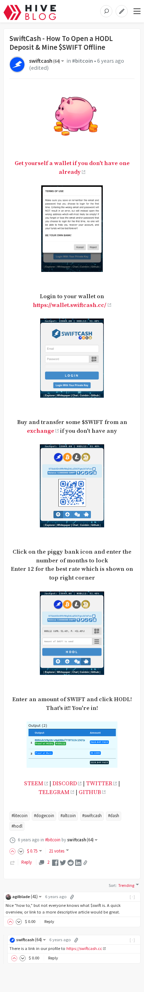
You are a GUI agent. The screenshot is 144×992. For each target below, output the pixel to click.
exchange (40, 431)
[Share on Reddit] (70, 862)
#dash (113, 816)
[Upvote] (13, 851)
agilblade (25, 896)
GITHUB (90, 792)
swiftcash (44, 60)
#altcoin (68, 816)
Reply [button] (49, 921)
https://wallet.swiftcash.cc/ (69, 305)
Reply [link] (26, 862)
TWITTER (99, 783)
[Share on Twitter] (63, 862)
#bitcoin (82, 60)
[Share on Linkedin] (78, 862)
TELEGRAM (54, 792)
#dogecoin (44, 816)
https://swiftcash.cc (84, 948)
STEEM (33, 783)
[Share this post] (85, 863)
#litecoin (20, 816)
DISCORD (64, 783)
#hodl (17, 826)
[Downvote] (21, 851)
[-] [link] (133, 896)
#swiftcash (92, 816)
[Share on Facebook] (55, 862)
